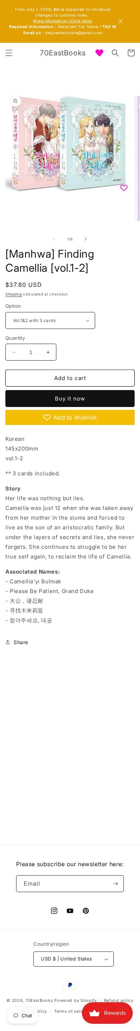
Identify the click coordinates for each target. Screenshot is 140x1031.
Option (13, 306)
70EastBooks (39, 1000)
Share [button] (21, 642)
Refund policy (119, 1000)
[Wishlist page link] (99, 53)
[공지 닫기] (121, 21)
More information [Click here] (62, 21)
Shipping (13, 294)
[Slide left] (54, 239)
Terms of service (71, 1011)
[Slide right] (86, 239)
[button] (9, 53)
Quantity (15, 338)
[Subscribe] (115, 883)
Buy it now (70, 398)
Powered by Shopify (75, 1000)
